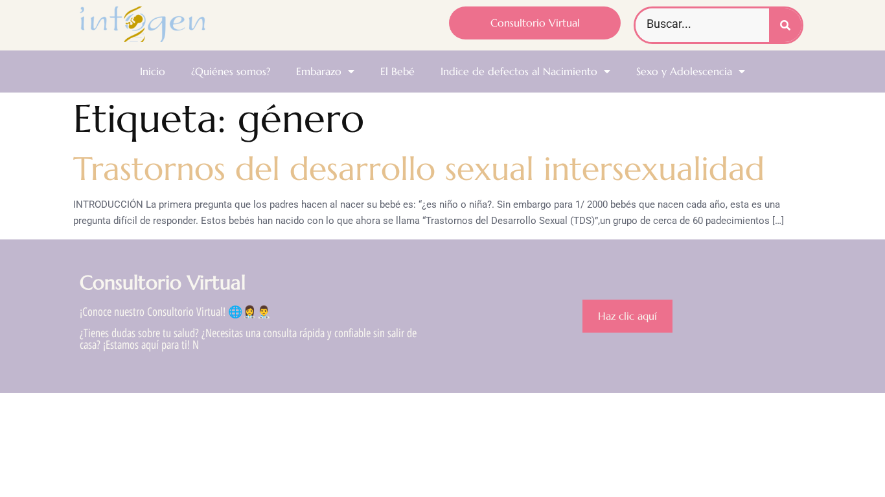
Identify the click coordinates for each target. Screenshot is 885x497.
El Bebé (397, 71)
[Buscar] (785, 25)
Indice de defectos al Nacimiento (519, 71)
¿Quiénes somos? (230, 71)
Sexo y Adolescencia (684, 71)
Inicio (152, 71)
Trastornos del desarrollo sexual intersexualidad (418, 168)
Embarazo (318, 71)
